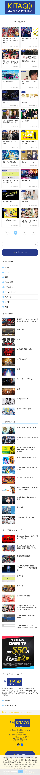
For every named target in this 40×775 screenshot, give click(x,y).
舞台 (6, 307)
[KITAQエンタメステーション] (20, 13)
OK (21, 772)
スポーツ (8, 297)
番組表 (7, 700)
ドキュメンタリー (11, 292)
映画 (6, 277)
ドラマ (7, 267)
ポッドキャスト (11, 705)
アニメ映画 (9, 282)
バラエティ (9, 287)
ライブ (7, 302)
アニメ (7, 272)
